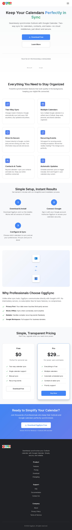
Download (36, 473)
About (36, 508)
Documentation (36, 492)
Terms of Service (36, 515)
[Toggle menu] (68, 3)
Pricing (36, 470)
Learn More (36, 44)
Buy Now (53, 393)
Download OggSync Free (37, 425)
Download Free (37, 37)
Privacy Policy (36, 511)
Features (36, 466)
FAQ (36, 489)
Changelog (36, 477)
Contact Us (36, 496)
